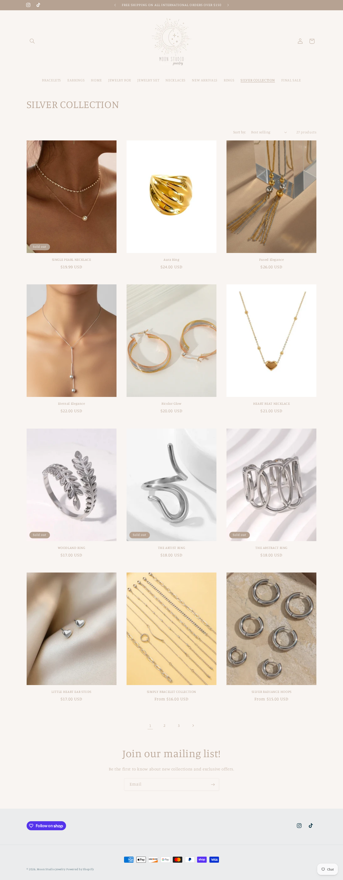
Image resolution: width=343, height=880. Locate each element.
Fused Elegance (271, 259)
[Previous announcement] (115, 5)
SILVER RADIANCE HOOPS (272, 692)
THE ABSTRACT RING (271, 548)
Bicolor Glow (171, 403)
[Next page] (193, 725)
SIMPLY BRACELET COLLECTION (171, 692)
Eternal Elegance (71, 403)
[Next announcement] (228, 5)
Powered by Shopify (80, 869)
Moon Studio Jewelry (51, 869)
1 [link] (150, 725)
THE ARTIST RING (171, 548)
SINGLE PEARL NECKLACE (71, 259)
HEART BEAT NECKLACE (271, 403)
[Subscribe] (213, 784)
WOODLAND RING (71, 548)
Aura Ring (171, 259)
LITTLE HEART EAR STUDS (71, 692)
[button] (32, 41)
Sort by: (239, 132)
